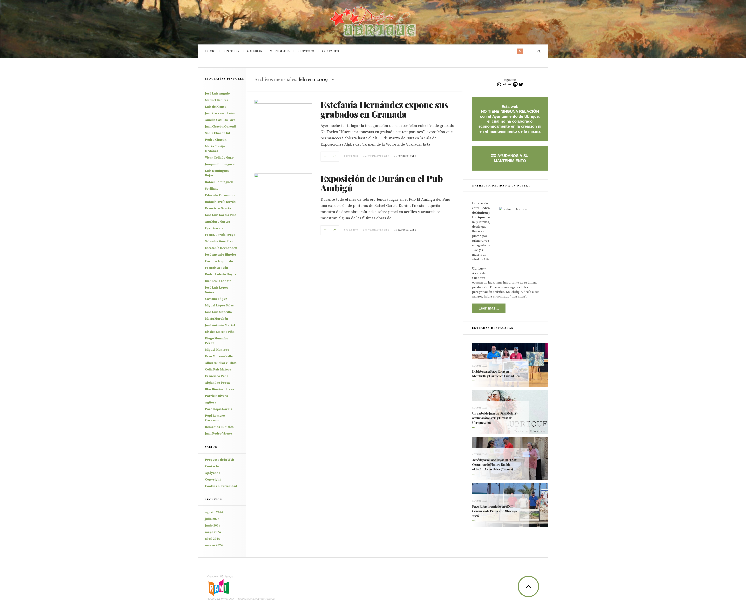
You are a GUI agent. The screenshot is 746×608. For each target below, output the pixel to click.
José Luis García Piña (220, 215)
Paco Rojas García (218, 409)
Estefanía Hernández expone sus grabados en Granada (384, 109)
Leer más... (488, 308)
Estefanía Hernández (221, 248)
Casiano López (216, 299)
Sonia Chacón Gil (217, 133)
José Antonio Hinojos (220, 255)
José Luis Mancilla (218, 312)
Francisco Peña (216, 376)
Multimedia (280, 51)
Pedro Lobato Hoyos (220, 274)
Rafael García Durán (220, 202)
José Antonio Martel (220, 325)
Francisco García (218, 208)
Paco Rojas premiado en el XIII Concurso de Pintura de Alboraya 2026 (494, 511)
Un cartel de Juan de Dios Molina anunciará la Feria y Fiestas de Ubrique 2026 (494, 418)
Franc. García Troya (220, 235)
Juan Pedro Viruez (218, 433)
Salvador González (219, 241)
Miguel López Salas (219, 305)
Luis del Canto (215, 107)
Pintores (231, 51)
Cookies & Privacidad (221, 486)
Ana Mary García (217, 222)
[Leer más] (474, 381)
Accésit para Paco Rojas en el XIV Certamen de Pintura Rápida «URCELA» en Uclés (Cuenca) (494, 464)
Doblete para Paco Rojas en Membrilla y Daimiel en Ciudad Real (496, 373)
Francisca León (216, 268)
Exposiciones (407, 156)
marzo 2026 (214, 545)
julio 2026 (212, 519)
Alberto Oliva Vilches (220, 363)
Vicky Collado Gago (219, 158)
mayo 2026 (213, 532)
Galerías (254, 51)
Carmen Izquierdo (219, 261)
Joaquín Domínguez (220, 164)
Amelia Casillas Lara (220, 120)
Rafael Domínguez (219, 182)
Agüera (210, 402)
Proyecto (305, 51)
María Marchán (216, 319)
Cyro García (214, 228)
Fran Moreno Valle (219, 356)
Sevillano (212, 189)
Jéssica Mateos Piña (219, 332)
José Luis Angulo (217, 93)
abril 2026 (212, 539)
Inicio (210, 51)
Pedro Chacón (216, 140)
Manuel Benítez (216, 100)
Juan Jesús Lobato (218, 281)
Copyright (213, 479)
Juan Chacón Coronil (220, 126)
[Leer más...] (325, 156)
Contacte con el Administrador (256, 599)
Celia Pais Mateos (218, 369)
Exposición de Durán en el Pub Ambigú (382, 183)
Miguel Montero (217, 350)
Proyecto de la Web (219, 460)
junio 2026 (212, 525)
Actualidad (480, 366)
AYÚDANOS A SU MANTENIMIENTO (511, 158)
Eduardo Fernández (220, 195)
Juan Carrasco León (220, 113)
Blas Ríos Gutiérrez (219, 389)
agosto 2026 (214, 512)
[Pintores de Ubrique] (373, 22)
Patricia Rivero (216, 396)
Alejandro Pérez (217, 383)
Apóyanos (212, 473)
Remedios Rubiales (219, 427)
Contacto (330, 51)
